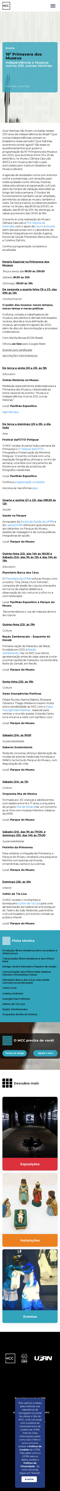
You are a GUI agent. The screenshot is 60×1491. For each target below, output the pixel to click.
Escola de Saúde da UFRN (37, 521)
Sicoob (50, 226)
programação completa (29, 482)
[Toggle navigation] (52, 6)
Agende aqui (10, 412)
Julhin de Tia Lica (29, 903)
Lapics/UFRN (14, 525)
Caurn (39, 226)
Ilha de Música (25, 806)
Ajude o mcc (45, 1053)
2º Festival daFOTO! (30, 449)
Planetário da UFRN (18, 578)
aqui (35, 488)
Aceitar (29, 1479)
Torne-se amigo (14, 1053)
